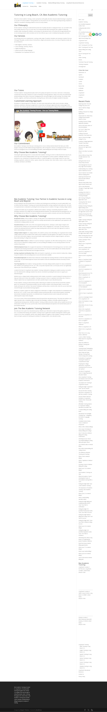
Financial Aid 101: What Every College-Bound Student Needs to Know (85, 117)
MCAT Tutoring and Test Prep (86, 47)
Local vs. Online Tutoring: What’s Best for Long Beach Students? (85, 338)
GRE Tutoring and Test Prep (85, 36)
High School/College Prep (85, 38)
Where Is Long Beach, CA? (85, 326)
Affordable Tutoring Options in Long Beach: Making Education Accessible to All (85, 405)
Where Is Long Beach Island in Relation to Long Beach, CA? (85, 261)
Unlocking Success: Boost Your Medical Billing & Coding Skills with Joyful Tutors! (85, 440)
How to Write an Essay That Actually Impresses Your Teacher (85, 156)
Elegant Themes (24, 710)
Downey (81, 97)
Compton (81, 79)
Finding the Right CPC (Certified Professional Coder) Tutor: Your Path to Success (86, 510)
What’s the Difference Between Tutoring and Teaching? (84, 344)
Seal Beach (81, 77)
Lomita (80, 81)
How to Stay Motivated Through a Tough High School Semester (86, 188)
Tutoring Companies (83, 64)
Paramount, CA (82, 72)
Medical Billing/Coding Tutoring (56, 3)
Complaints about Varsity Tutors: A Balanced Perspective (84, 422)
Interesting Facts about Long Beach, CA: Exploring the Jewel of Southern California (85, 539)
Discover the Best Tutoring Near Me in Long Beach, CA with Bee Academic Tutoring (85, 392)
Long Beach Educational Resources (75, 3)
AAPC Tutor (81, 19)
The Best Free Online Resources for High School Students (85, 147)
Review (80, 59)
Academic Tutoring (41, 3)
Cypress (80, 74)
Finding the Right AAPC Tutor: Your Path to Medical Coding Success (86, 522)
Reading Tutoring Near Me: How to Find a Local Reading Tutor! (85, 215)
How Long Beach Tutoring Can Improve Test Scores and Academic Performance (86, 378)
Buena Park (81, 86)
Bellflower (81, 90)
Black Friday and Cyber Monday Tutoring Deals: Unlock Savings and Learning (85, 354)
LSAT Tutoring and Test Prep (85, 45)
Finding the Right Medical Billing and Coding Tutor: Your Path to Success (86, 516)
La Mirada (81, 88)
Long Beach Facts (83, 40)
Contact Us (25, 6)
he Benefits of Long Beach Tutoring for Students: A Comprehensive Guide (85, 359)
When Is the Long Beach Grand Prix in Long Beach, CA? (85, 310)
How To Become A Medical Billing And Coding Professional (85, 434)
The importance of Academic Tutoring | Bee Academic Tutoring (85, 489)
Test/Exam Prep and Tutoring (86, 62)
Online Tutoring (82, 57)
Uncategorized (82, 66)
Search (90, 15)
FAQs (40, 6)
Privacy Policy (33, 6)
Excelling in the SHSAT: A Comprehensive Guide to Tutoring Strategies (84, 194)
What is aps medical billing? (85, 551)
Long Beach (81, 92)
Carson (80, 83)
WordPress (39, 710)
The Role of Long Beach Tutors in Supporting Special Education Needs (85, 373)
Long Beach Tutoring (28, 3)
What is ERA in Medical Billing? (86, 426)
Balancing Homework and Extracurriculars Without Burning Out (85, 178)
